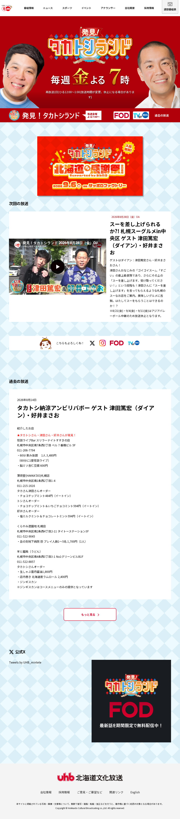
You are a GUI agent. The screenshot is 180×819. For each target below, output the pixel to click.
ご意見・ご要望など (89, 792)
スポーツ (67, 8)
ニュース (48, 8)
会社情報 (46, 792)
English (135, 792)
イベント (86, 8)
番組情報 (29, 8)
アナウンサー (108, 8)
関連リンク (116, 792)
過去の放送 (162, 115)
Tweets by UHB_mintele (25, 662)
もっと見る (88, 614)
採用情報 (149, 8)
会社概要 (130, 8)
